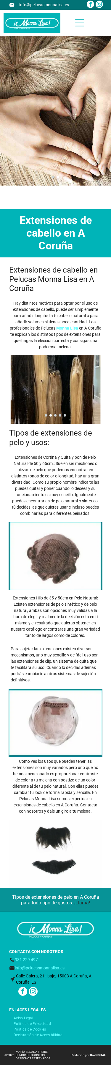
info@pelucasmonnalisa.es (44, 4)
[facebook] (90, 5)
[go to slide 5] (65, 415)
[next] (97, 556)
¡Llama (81, 903)
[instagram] (99, 5)
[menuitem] (23, 1017)
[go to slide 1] (53, 177)
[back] (13, 556)
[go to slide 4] (60, 415)
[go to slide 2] (58, 177)
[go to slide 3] (55, 415)
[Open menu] (79, 22)
